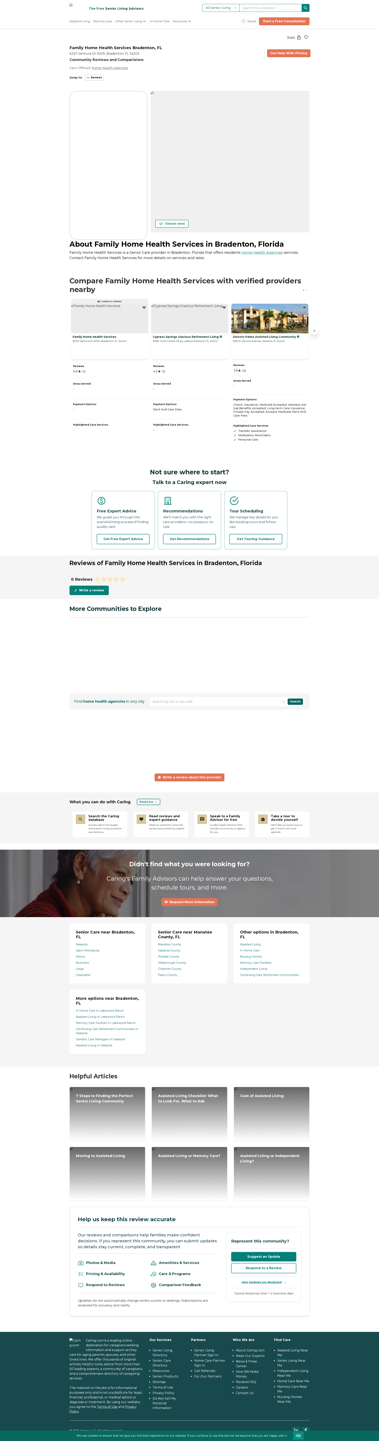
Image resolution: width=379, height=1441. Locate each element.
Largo (80, 969)
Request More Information (191, 902)
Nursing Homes (251, 956)
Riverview (82, 962)
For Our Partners (207, 1376)
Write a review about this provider (191, 777)
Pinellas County (168, 956)
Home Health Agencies (110, 68)
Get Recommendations (189, 539)
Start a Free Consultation (284, 21)
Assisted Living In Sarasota (94, 1045)
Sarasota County (169, 950)
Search (295, 701)
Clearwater (83, 975)
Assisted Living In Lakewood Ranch (100, 1017)
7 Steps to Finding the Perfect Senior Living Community (104, 1098)
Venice (80, 956)
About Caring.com (250, 1350)
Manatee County (169, 944)
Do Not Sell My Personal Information (164, 1403)
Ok (298, 1435)
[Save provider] (306, 37)
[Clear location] (283, 701)
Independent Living (253, 969)
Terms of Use (107, 1407)
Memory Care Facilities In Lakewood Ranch (106, 1023)
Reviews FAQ (246, 1382)
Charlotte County (170, 969)
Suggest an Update (263, 1256)
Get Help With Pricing (288, 53)
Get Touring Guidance (256, 539)
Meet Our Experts (250, 1356)
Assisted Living (250, 944)
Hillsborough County (172, 962)
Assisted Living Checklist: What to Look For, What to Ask (188, 1098)
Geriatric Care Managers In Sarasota (100, 1039)
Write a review (91, 590)
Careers (242, 1387)
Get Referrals (204, 1371)
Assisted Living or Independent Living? (269, 1158)
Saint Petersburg (87, 950)
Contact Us (244, 1393)
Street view (175, 224)
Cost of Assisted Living (262, 1096)
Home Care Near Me (293, 1381)
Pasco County (167, 975)
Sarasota (81, 944)
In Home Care (250, 950)
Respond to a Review (264, 1268)
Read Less (146, 801)
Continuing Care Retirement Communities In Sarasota (107, 1031)
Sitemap (159, 1382)
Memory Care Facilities (255, 962)
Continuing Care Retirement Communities (269, 975)
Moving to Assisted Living (100, 1156)
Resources (161, 1371)
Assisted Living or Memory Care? (189, 1156)
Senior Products (165, 1376)
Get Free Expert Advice (123, 539)
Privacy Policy (163, 1393)
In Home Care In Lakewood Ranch (100, 1010)
